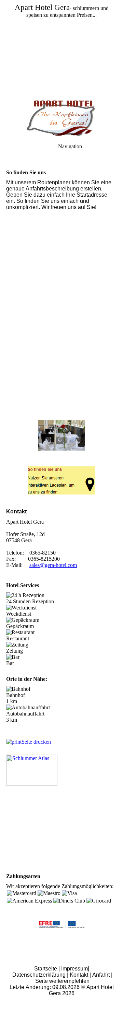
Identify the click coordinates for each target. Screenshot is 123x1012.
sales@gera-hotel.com (53, 565)
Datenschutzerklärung (39, 975)
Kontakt (79, 975)
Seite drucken (36, 742)
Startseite (45, 969)
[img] (61, 48)
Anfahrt (101, 975)
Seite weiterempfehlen (62, 981)
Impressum (74, 969)
